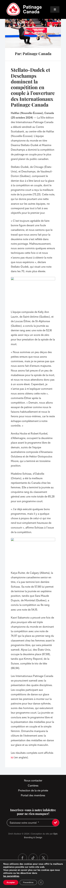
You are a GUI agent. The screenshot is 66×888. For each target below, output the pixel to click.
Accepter (11, 882)
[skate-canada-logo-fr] (24, 3)
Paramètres (28, 882)
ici (12, 757)
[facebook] (22, 858)
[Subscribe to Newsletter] (55, 822)
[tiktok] (33, 858)
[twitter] (43, 858)
